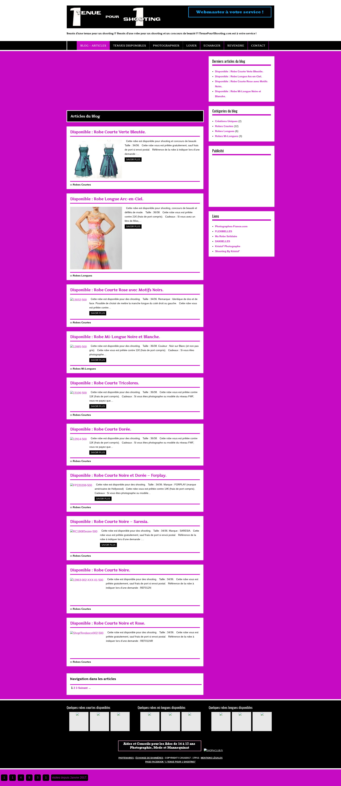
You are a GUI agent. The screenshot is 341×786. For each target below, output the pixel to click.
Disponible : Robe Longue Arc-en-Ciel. (106, 199)
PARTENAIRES (126, 758)
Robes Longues (82, 275)
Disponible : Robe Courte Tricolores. (104, 383)
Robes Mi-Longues (84, 368)
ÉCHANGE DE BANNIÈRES (149, 758)
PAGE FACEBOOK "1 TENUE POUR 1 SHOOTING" (170, 762)
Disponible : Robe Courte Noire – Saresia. (109, 521)
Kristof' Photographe (227, 246)
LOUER (191, 45)
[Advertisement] (135, 81)
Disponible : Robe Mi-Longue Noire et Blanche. (115, 337)
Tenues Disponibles (129, 45)
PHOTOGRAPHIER (166, 45)
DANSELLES (222, 241)
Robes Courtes (82, 184)
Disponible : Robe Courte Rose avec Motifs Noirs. (116, 290)
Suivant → (84, 687)
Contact (258, 45)
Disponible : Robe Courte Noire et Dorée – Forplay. (118, 475)
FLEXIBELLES (223, 231)
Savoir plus (133, 159)
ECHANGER (212, 45)
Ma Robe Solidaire (226, 236)
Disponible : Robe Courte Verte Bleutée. (108, 132)
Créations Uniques (226, 121)
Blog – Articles (93, 45)
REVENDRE (235, 45)
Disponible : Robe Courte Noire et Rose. (107, 623)
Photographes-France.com (231, 226)
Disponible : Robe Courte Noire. (100, 570)
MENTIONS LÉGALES (212, 758)
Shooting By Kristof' (227, 251)
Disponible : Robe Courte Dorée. (100, 429)
